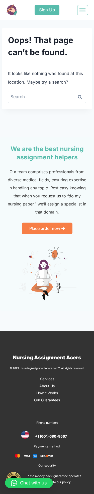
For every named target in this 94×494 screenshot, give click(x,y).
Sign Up (47, 9)
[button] (29, 483)
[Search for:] (47, 96)
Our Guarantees (47, 400)
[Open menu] (82, 10)
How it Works (47, 393)
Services (47, 379)
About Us (47, 386)
